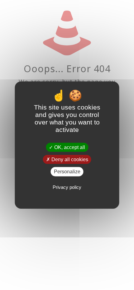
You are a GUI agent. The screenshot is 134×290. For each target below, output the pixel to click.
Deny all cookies (69, 159)
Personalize (67, 171)
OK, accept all (69, 147)
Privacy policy (67, 186)
